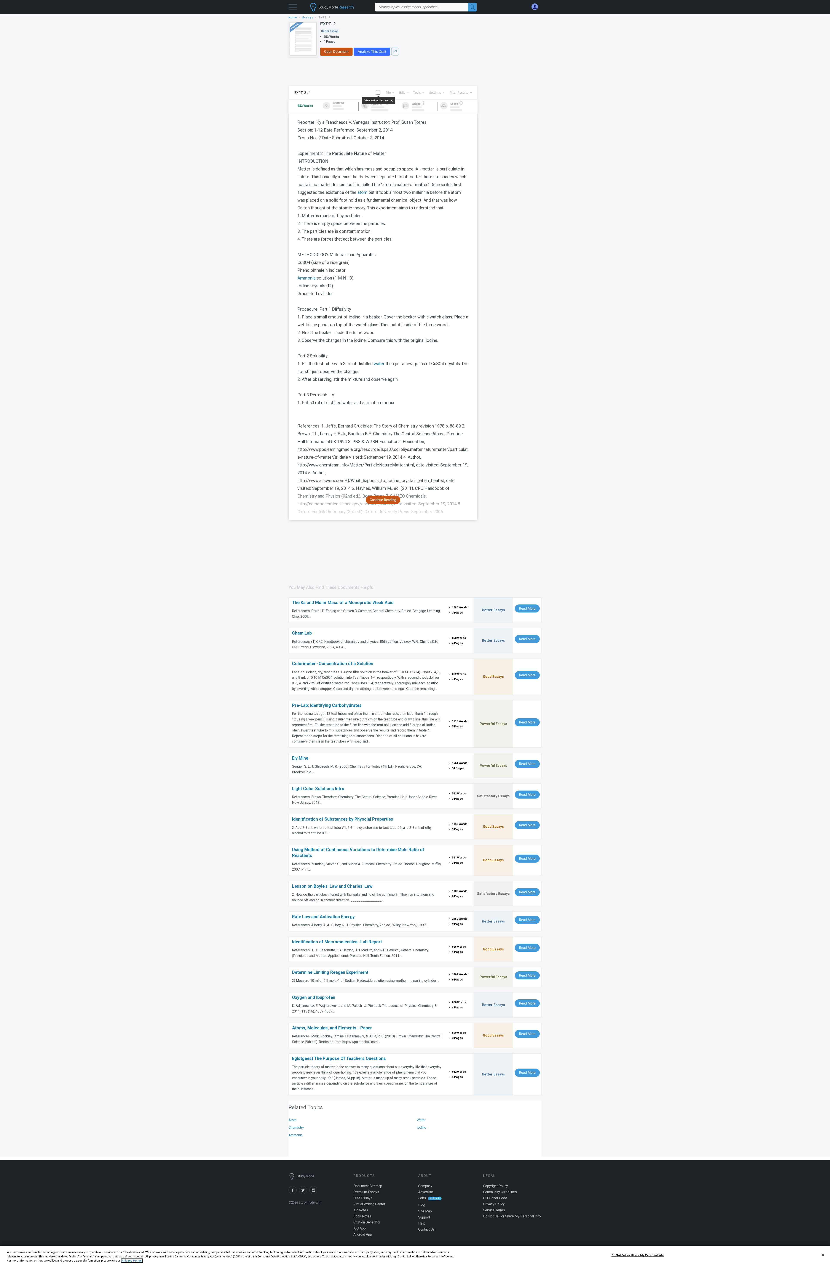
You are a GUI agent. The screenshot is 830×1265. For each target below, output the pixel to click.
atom (362, 192)
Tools (417, 92)
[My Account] (536, 7)
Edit (402, 92)
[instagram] (314, 1193)
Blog (421, 1205)
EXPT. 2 (328, 23)
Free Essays (362, 1198)
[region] (415, 1255)
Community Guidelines (500, 1192)
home (293, 17)
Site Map (425, 1211)
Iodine (421, 1127)
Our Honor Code (495, 1198)
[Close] (823, 1255)
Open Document (336, 52)
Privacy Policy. (132, 1260)
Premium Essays (366, 1192)
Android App (362, 1234)
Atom (293, 1120)
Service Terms (494, 1210)
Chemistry (296, 1127)
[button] (293, 8)
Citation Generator (366, 1222)
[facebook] (294, 1193)
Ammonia (306, 278)
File (388, 92)
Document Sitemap (367, 1186)
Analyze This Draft (372, 51)
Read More (527, 608)
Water (421, 1120)
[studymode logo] (339, 7)
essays (308, 17)
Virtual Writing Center (369, 1204)
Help (421, 1223)
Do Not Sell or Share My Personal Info (637, 1255)
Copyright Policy (495, 1186)
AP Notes (360, 1210)
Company (425, 1186)
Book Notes (362, 1216)
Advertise (425, 1192)
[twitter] (304, 1193)
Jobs (422, 1198)
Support (424, 1217)
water (379, 363)
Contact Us (426, 1229)
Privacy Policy (494, 1204)
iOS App (359, 1228)
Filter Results (458, 92)
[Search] (472, 7)
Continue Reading (383, 500)
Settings (435, 92)
